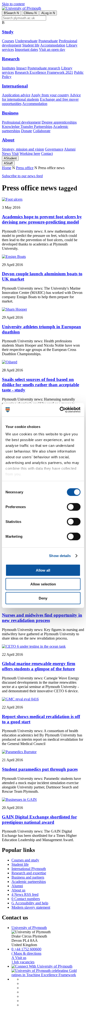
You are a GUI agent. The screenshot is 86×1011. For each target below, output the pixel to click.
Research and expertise (28, 873)
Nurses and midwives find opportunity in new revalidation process (42, 618)
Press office (24, 168)
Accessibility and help (29, 903)
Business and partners (27, 877)
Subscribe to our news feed (22, 176)
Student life (30, 45)
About (8, 139)
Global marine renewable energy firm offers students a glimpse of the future (38, 666)
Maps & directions (26, 953)
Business (10, 112)
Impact (21, 68)
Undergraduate (26, 41)
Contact (47, 153)
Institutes (8, 68)
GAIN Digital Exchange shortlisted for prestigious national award (39, 819)
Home (6, 168)
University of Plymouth (29, 928)
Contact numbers (25, 899)
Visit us (18, 958)
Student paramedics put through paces (40, 769)
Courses (8, 41)
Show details (60, 556)
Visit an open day (52, 49)
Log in (48, 13)
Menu (30, 13)
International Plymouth (28, 869)
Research (11, 58)
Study (8, 31)
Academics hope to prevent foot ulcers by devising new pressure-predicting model (42, 219)
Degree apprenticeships (59, 122)
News (6, 153)
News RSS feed (24, 894)
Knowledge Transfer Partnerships (27, 127)
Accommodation (52, 45)
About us (18, 890)
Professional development (21, 122)
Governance (54, 149)
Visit (15, 153)
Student (10, 158)
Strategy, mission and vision (23, 149)
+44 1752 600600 (26, 949)
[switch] (74, 507)
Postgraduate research (43, 68)
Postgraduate (48, 41)
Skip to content (13, 4)
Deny (43, 598)
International (15, 86)
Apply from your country (50, 95)
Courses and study (25, 860)
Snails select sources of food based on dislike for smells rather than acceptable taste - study (40, 384)
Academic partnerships (28, 882)
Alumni (69, 149)
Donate (26, 131)
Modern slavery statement (30, 907)
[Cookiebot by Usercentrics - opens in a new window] (61, 410)
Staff (8, 163)
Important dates (26, 49)
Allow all (43, 570)
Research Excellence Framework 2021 (44, 72)
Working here (30, 153)
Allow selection (43, 584)
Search (11, 13)
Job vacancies (22, 962)
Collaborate (41, 131)
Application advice (16, 95)
